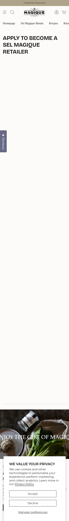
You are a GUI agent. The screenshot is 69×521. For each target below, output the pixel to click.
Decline (32, 503)
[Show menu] (4, 12)
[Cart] (64, 12)
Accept (33, 493)
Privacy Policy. (24, 484)
